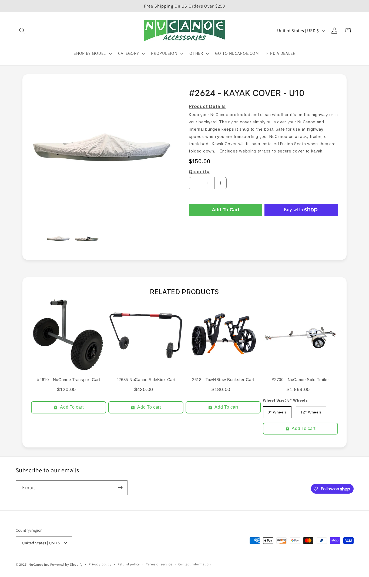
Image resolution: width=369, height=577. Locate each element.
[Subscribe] (120, 487)
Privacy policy (100, 564)
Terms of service (159, 564)
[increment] (220, 183)
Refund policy (129, 564)
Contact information (194, 564)
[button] (22, 31)
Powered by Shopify (66, 564)
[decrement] (195, 183)
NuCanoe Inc (39, 564)
